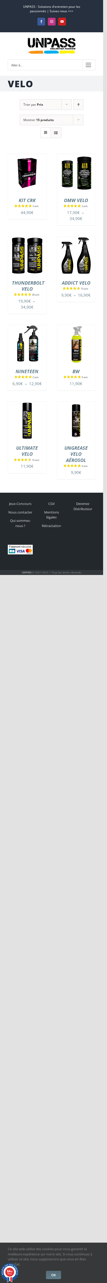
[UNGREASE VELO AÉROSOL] (76, 404)
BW (75, 371)
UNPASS (26, 572)
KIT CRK (27, 200)
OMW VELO (76, 200)
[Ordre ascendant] (78, 104)
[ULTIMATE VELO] (27, 404)
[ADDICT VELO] (76, 239)
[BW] (76, 327)
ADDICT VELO (76, 283)
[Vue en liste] (56, 133)
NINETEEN (27, 371)
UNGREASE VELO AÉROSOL (76, 454)
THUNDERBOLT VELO (28, 286)
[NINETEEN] (27, 327)
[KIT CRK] (27, 156)
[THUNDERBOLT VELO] (27, 239)
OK (53, 1275)
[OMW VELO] (76, 156)
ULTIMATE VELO (27, 451)
